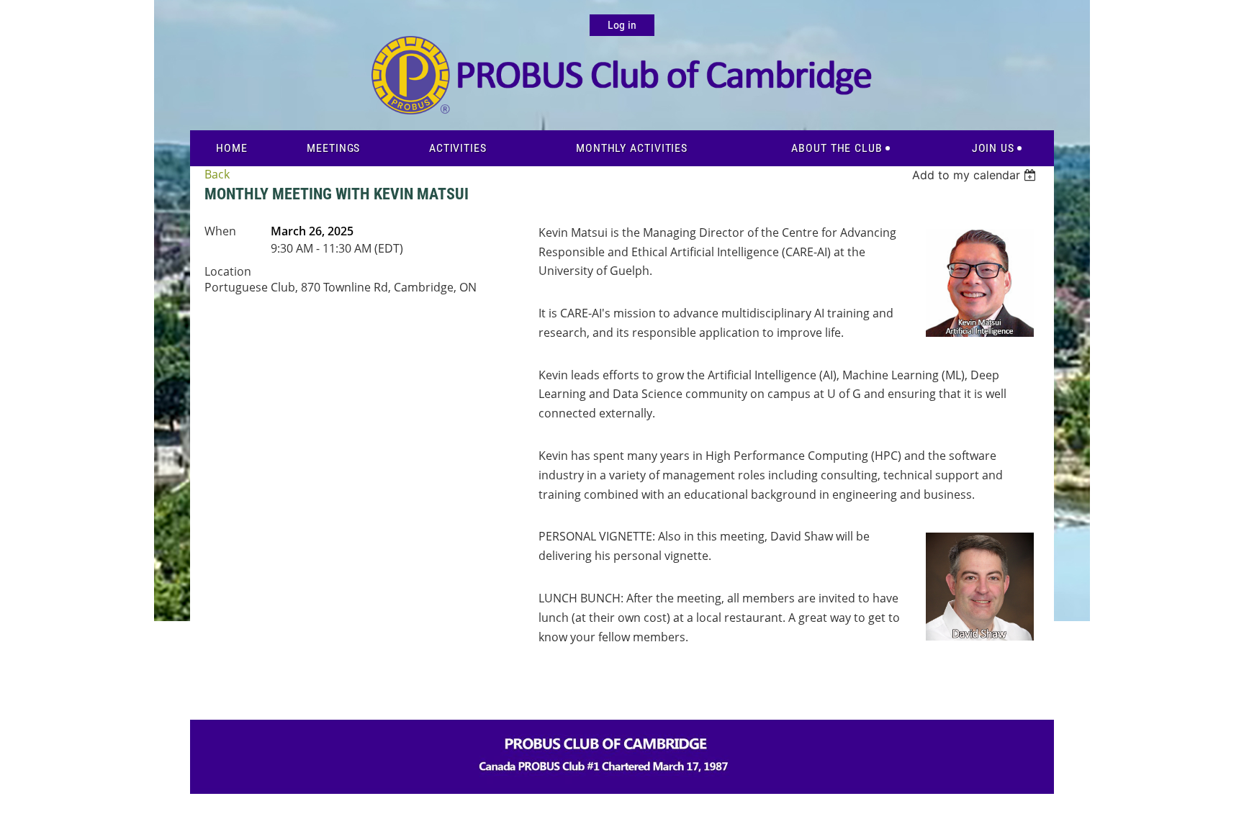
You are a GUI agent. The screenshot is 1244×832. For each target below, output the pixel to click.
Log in (622, 25)
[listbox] (976, 175)
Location (227, 271)
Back (217, 174)
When (220, 231)
